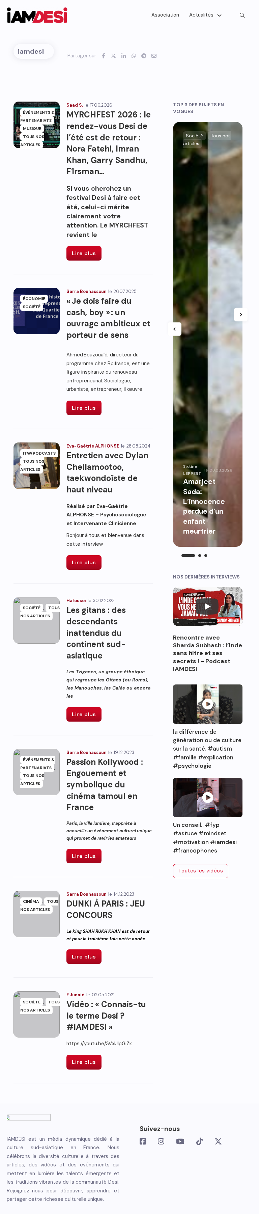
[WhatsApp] (134, 56)
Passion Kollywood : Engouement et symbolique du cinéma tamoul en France (104, 784)
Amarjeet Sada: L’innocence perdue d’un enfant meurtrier (204, 506)
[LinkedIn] (124, 56)
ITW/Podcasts (39, 453)
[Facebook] (103, 56)
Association (165, 14)
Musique (32, 128)
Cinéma (31, 901)
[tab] (188, 555)
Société (31, 306)
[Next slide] (241, 314)
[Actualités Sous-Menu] (219, 15)
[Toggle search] (242, 15)
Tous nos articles (32, 140)
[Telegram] (144, 56)
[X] (114, 56)
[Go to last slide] (174, 329)
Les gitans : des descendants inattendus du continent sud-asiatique (96, 632)
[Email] (154, 56)
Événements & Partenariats (37, 116)
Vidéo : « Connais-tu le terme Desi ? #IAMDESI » (106, 1015)
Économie (34, 298)
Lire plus (84, 253)
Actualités (201, 14)
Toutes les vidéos (200, 870)
